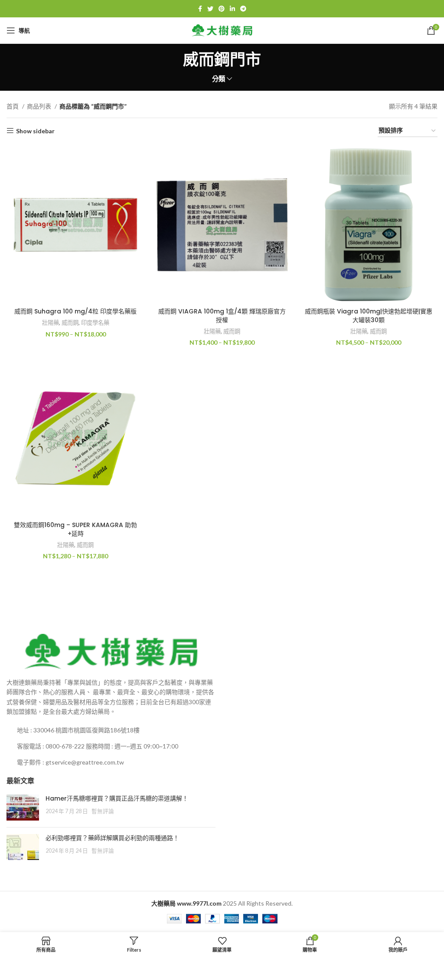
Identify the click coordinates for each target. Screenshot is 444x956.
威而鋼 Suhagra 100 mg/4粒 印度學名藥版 (75, 311)
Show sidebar (35, 130)
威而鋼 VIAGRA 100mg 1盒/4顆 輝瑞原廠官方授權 (222, 315)
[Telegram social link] (243, 8)
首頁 (13, 106)
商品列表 (39, 106)
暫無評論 (102, 811)
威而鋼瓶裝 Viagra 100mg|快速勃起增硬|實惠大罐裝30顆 (368, 315)
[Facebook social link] (200, 8)
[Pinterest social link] (221, 8)
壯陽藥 (50, 322)
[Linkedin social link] (232, 8)
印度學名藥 (95, 322)
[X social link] (210, 8)
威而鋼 (70, 322)
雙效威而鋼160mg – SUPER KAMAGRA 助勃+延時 (75, 529)
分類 (218, 79)
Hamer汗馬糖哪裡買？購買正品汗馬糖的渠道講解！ (117, 798)
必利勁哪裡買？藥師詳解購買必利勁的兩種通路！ (112, 838)
